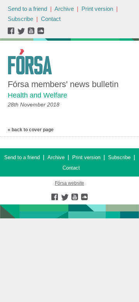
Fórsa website (69, 183)
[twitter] (22, 33)
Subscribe (20, 18)
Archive (64, 8)
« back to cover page (31, 129)
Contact (51, 18)
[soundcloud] (40, 33)
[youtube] (32, 33)
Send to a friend (27, 8)
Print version (97, 8)
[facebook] (12, 33)
